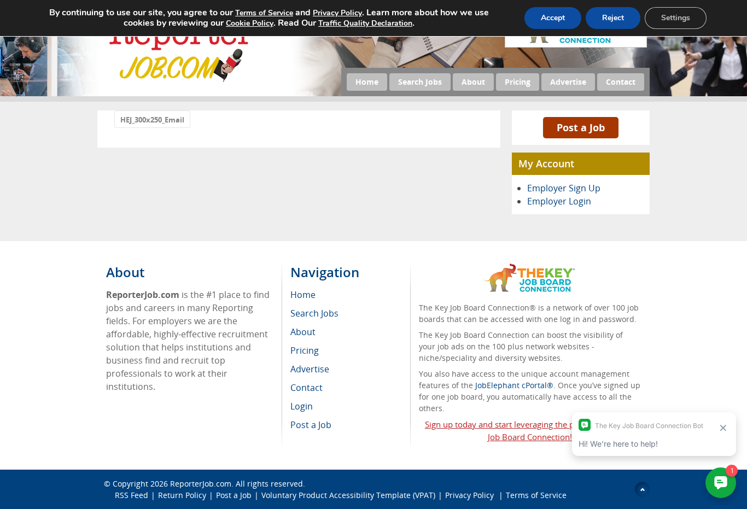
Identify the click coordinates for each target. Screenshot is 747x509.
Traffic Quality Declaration (365, 23)
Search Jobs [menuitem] (314, 313)
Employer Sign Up (563, 188)
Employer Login (559, 201)
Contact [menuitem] (306, 388)
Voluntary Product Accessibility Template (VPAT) (348, 495)
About (473, 82)
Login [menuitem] (301, 406)
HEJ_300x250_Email (152, 120)
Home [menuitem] (303, 295)
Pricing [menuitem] (304, 350)
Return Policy (182, 495)
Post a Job (581, 127)
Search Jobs (420, 82)
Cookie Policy (249, 23)
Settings (675, 18)
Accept (553, 18)
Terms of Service (536, 495)
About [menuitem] (303, 332)
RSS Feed (131, 495)
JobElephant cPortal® (514, 385)
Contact (620, 82)
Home (366, 82)
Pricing (517, 82)
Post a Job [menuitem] (310, 425)
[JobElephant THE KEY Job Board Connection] (529, 269)
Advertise (568, 82)
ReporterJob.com (200, 483)
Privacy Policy (470, 495)
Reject (613, 18)
